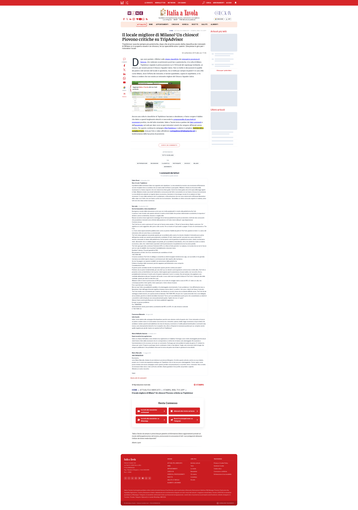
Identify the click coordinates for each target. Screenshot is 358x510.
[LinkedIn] (130, 19)
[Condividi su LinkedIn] (124, 74)
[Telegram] (136, 19)
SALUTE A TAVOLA (173, 480)
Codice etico (218, 469)
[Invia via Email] (124, 82)
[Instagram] (133, 19)
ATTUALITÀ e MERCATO (174, 463)
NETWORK (171, 3)
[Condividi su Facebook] (124, 65)
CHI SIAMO (182, 3)
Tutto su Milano (168, 155)
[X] (127, 19)
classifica (165, 163)
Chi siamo (194, 474)
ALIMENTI (214, 24)
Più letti (193, 480)
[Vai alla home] (123, 24)
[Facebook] (123, 19)
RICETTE (195, 24)
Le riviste (193, 469)
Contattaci (194, 477)
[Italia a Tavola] (179, 12)
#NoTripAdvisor (170, 128)
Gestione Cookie (219, 466)
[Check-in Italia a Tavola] (222, 13)
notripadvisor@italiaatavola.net (182, 131)
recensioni (154, 163)
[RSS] (146, 19)
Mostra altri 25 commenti (138, 378)
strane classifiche (172, 59)
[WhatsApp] (143, 19)
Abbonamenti (218, 3)
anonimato (139, 125)
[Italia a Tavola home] (144, 459)
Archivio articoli (195, 463)
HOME (171, 30)
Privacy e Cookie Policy (221, 463)
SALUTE (204, 24)
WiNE (151, 24)
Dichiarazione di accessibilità (222, 474)
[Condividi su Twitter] (124, 70)
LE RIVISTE (149, 3)
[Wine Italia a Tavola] (135, 13)
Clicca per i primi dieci (223, 70)
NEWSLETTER (160, 3)
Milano (196, 163)
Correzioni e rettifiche (220, 471)
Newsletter (194, 471)
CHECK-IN (175, 24)
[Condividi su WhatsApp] (124, 78)
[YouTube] (140, 19)
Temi (192, 466)
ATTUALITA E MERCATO (182, 30)
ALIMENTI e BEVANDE (174, 483)
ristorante (177, 163)
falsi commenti (195, 122)
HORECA (185, 24)
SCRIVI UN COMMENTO (169, 145)
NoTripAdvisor (142, 163)
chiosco (187, 163)
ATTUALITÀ (141, 24)
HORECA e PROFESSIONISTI (176, 474)
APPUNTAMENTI (162, 24)
